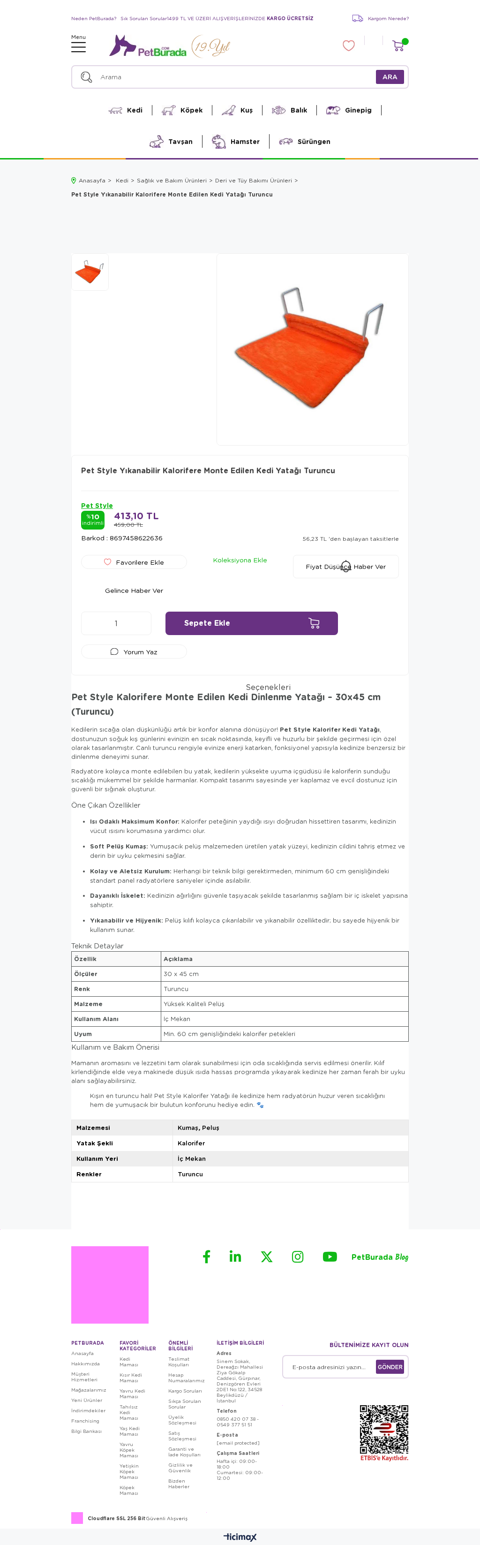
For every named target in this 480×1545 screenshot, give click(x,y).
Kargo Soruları (185, 1391)
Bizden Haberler (178, 1483)
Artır (139, 623)
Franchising (85, 1421)
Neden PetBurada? (93, 18)
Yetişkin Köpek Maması (129, 1471)
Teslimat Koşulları (178, 1361)
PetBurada (380, 1258)
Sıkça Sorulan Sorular (184, 1403)
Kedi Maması (129, 1361)
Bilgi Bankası (86, 1431)
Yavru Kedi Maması (132, 1393)
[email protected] (238, 1443)
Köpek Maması (129, 1490)
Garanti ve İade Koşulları (184, 1451)
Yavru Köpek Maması (129, 1449)
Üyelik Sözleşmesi (182, 1419)
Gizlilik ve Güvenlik (180, 1467)
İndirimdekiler (88, 1410)
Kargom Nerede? (388, 18)
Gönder (390, 1367)
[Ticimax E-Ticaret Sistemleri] (240, 1538)
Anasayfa (82, 1353)
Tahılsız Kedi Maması (129, 1412)
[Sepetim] (397, 45)
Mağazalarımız (88, 1390)
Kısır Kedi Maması (131, 1377)
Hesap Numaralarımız (186, 1377)
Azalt (93, 623)
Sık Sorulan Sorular (143, 18)
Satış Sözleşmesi (182, 1435)
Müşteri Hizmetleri (84, 1376)
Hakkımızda (85, 1363)
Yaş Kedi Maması (130, 1431)
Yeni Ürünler (86, 1400)
